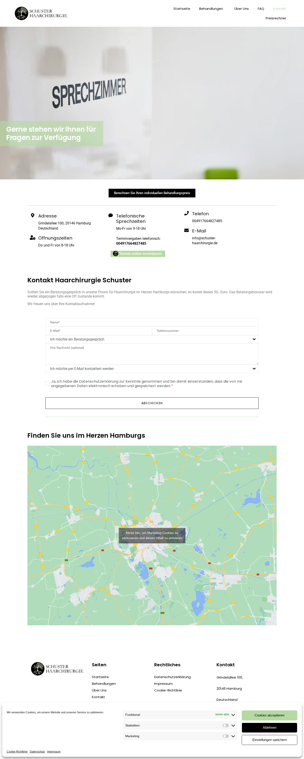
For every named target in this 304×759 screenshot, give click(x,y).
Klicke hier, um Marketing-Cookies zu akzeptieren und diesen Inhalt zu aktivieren (152, 535)
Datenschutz (37, 751)
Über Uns (241, 8)
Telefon (200, 214)
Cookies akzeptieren (269, 715)
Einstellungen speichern (269, 740)
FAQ (261, 8)
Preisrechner (276, 18)
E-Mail (199, 231)
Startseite (181, 8)
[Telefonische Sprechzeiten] (110, 215)
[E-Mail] (186, 230)
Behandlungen (211, 8)
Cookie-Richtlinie (17, 751)
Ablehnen (269, 727)
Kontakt (279, 8)
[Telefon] (186, 213)
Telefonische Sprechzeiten (131, 218)
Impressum (54, 751)
